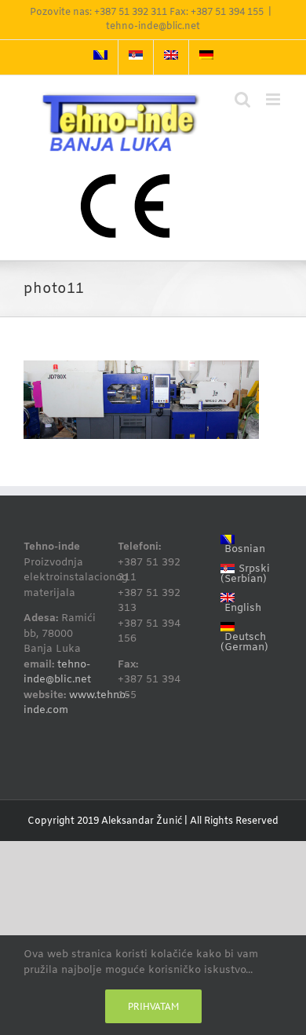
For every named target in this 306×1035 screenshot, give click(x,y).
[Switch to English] (171, 57)
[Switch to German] (206, 57)
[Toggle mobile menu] (274, 99)
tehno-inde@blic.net (153, 26)
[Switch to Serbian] (135, 57)
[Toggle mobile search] (242, 99)
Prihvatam (153, 1006)
